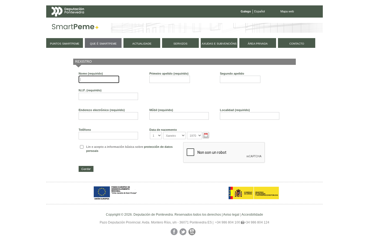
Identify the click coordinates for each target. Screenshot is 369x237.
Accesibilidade (252, 214)
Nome (91, 73)
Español (259, 11)
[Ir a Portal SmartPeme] (75, 28)
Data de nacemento (163, 129)
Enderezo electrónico (102, 110)
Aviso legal (231, 214)
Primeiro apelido (169, 73)
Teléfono (85, 129)
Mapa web (287, 11)
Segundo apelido (232, 73)
